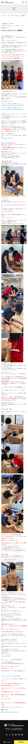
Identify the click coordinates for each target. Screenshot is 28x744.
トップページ (4, 15)
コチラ (11, 668)
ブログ (9, 15)
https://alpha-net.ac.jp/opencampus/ (10, 712)
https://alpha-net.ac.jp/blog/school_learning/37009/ (12, 105)
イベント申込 (8, 742)
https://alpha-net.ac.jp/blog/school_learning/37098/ (12, 109)
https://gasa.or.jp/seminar (7, 138)
